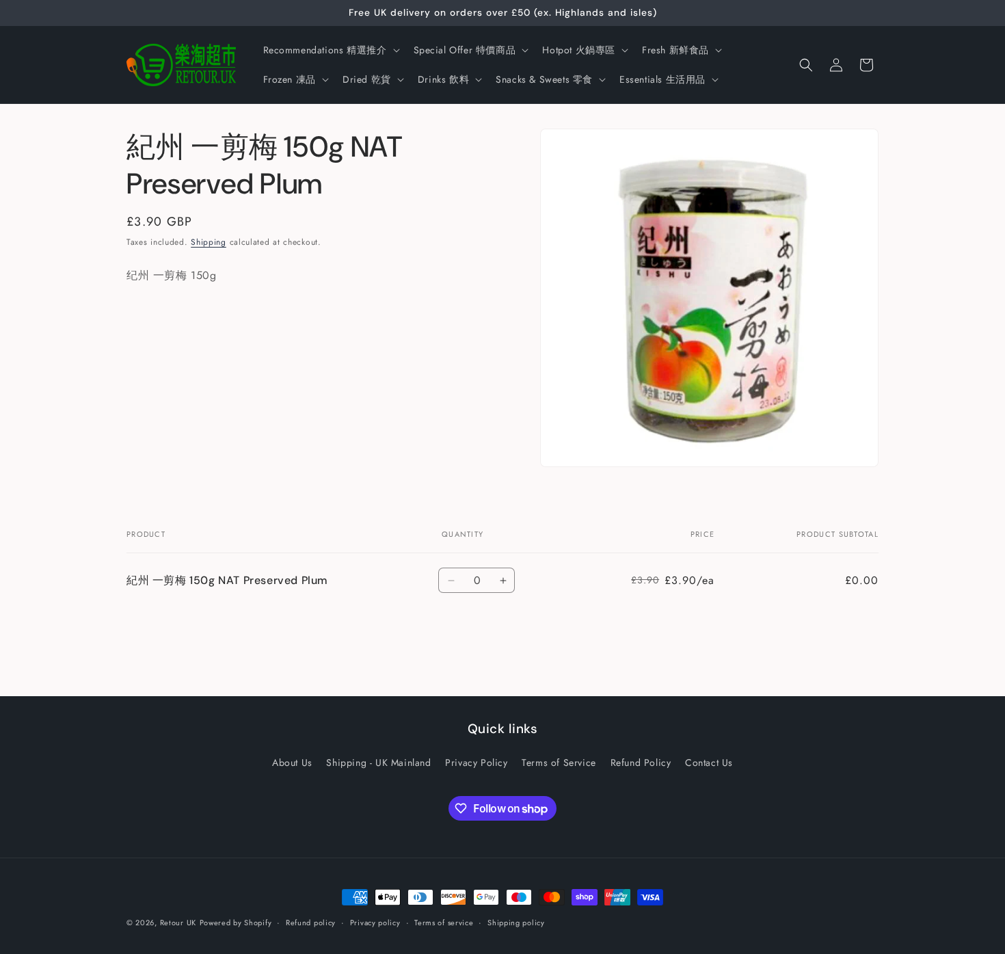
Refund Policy (641, 762)
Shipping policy (516, 922)
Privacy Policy (476, 762)
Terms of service (443, 922)
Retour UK (178, 922)
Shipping (208, 242)
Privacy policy (375, 922)
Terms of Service (559, 762)
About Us (292, 762)
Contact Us (709, 762)
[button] (330, 50)
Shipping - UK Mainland (378, 762)
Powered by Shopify (236, 922)
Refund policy (311, 922)
